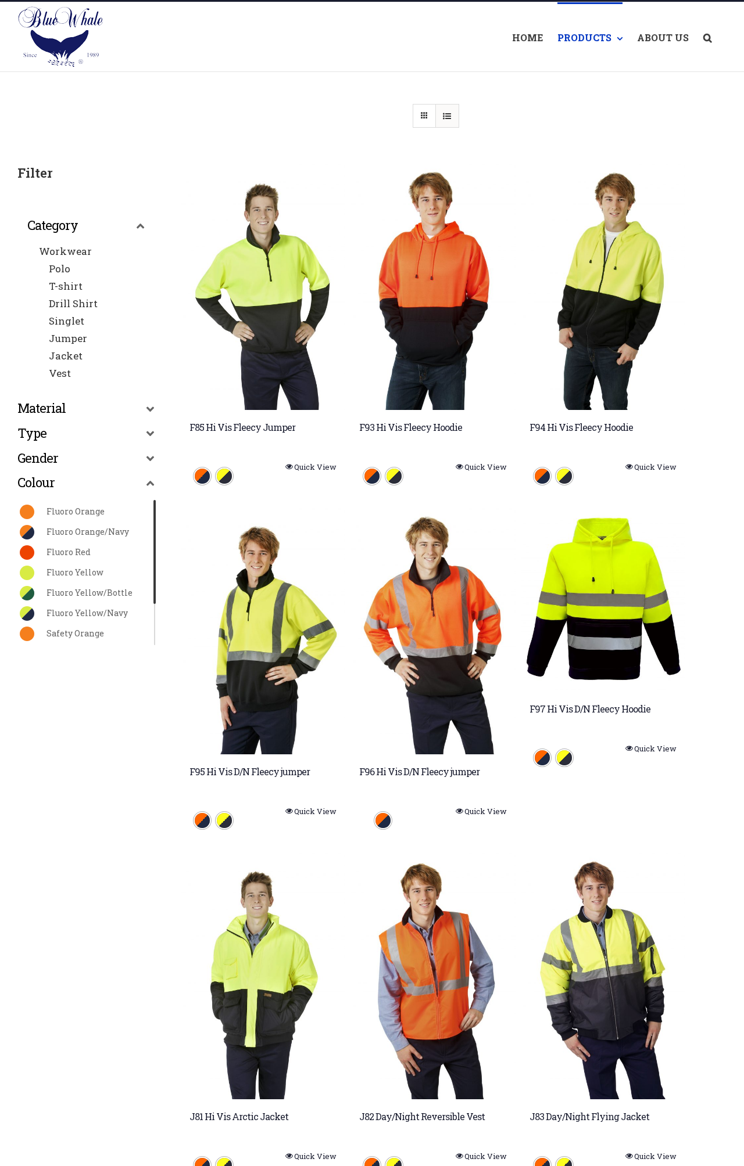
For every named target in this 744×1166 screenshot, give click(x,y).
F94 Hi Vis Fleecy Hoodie (581, 427)
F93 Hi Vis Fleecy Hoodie (410, 427)
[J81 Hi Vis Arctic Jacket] (263, 975)
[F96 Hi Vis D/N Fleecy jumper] (433, 631)
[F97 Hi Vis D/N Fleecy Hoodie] (603, 600)
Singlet (66, 321)
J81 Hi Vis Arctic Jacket (238, 1116)
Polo (59, 268)
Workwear (65, 251)
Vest (60, 373)
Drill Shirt (73, 303)
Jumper (68, 338)
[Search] (707, 36)
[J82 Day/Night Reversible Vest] (433, 975)
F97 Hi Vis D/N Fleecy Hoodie (590, 709)
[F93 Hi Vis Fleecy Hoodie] (433, 286)
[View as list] (447, 116)
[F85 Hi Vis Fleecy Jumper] (263, 286)
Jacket (66, 355)
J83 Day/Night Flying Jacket (589, 1116)
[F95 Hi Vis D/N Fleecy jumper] (263, 631)
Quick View (315, 467)
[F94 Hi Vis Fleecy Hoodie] (603, 286)
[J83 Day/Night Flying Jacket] (603, 975)
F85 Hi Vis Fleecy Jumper (242, 427)
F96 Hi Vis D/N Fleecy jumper (419, 771)
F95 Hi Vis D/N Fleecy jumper (249, 771)
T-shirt (66, 286)
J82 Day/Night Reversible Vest (422, 1116)
